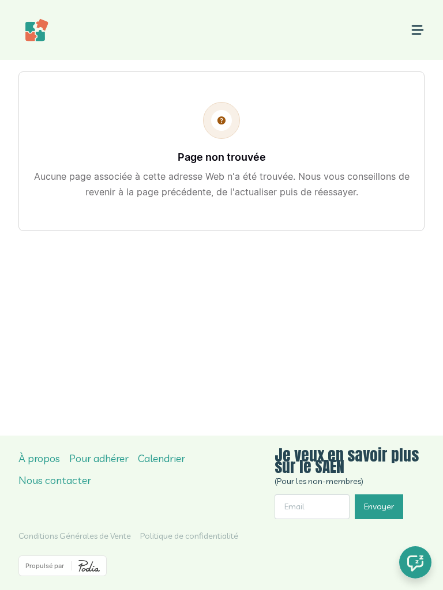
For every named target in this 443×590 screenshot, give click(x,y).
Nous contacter (54, 480)
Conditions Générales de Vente (74, 536)
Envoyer (379, 506)
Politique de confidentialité (189, 536)
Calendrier (161, 458)
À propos (39, 458)
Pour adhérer (99, 458)
